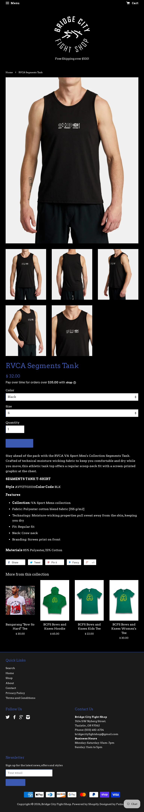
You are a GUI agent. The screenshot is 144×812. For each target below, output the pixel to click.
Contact (11, 687)
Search (10, 668)
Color (10, 390)
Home (9, 72)
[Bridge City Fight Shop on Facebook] (14, 717)
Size (9, 406)
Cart (134, 3)
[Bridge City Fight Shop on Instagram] (28, 717)
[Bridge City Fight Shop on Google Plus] (21, 717)
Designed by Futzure (113, 804)
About (10, 683)
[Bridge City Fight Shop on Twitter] (8, 717)
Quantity (13, 422)
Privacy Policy (15, 693)
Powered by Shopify (85, 804)
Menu (15, 3)
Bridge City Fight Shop (56, 804)
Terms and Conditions (20, 697)
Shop (9, 678)
